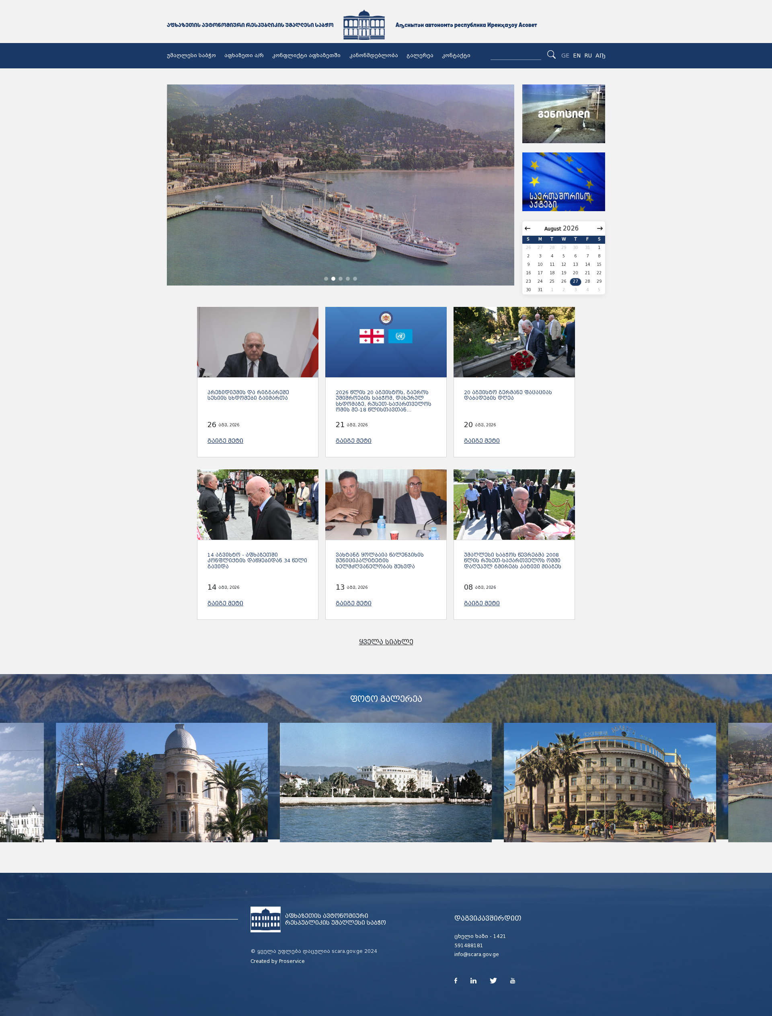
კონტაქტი (456, 55)
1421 (499, 936)
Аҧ (600, 55)
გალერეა (420, 55)
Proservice (292, 961)
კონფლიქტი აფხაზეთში (306, 55)
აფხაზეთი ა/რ (244, 55)
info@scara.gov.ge (476, 954)
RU (588, 55)
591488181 (468, 945)
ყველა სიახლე (386, 642)
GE (565, 55)
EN (577, 55)
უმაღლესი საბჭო (191, 55)
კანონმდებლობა (373, 55)
